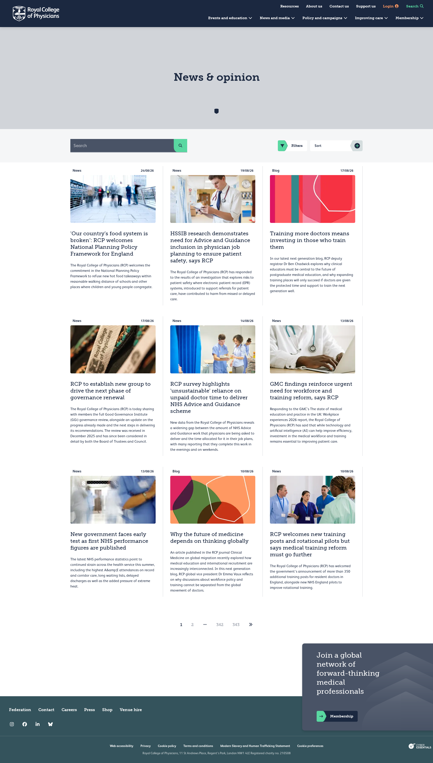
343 (236, 624)
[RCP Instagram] (11, 724)
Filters (297, 145)
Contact (46, 709)
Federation (20, 709)
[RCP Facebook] (24, 724)
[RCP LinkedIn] (37, 724)
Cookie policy (167, 746)
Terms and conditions (198, 746)
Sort (318, 145)
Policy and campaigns (322, 18)
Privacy (145, 746)
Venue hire (131, 709)
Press (89, 709)
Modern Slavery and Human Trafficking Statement (255, 746)
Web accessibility (121, 746)
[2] (251, 625)
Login (388, 6)
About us (314, 6)
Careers (69, 709)
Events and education (228, 18)
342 (219, 624)
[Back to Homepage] (33, 13)
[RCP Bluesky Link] (50, 724)
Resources (289, 6)
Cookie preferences (310, 746)
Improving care (369, 18)
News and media (275, 18)
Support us (366, 6)
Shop (107, 709)
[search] (180, 145)
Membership (407, 18)
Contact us (339, 6)
